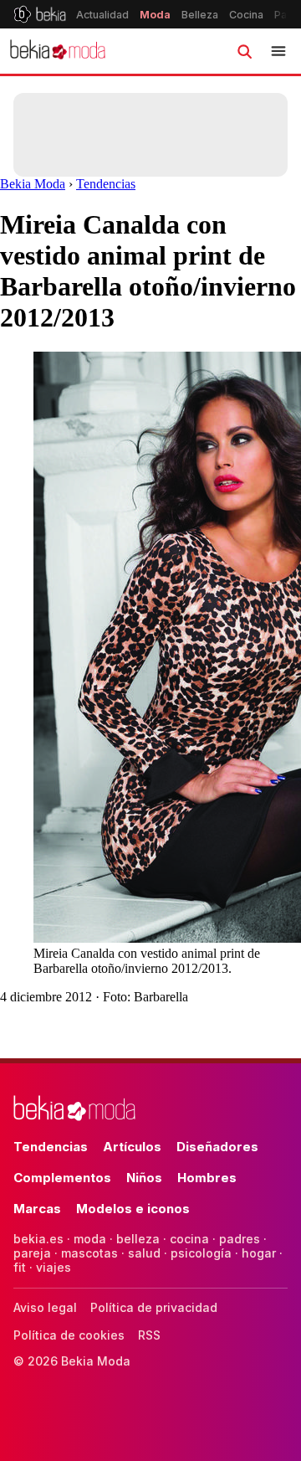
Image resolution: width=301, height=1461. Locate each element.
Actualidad (102, 14)
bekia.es (38, 1239)
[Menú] (278, 51)
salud (144, 1253)
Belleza (199, 14)
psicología (201, 1253)
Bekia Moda (32, 184)
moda (90, 1239)
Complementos (62, 1178)
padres (239, 1239)
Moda (155, 14)
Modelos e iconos (133, 1209)
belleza (138, 1239)
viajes (53, 1267)
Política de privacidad (153, 1307)
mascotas (89, 1253)
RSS (149, 1335)
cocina (189, 1239)
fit (19, 1267)
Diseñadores (217, 1147)
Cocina (246, 14)
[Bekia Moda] (57, 51)
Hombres (207, 1178)
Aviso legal (45, 1307)
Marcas (37, 1209)
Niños (144, 1178)
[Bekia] (39, 14)
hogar (259, 1253)
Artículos (132, 1147)
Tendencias (105, 184)
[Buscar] (244, 51)
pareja (32, 1253)
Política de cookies (69, 1335)
